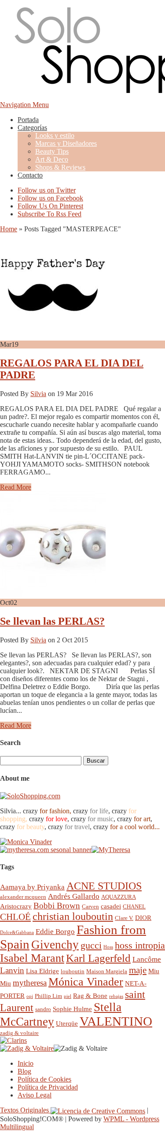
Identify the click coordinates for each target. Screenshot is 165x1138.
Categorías (32, 127)
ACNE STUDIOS (104, 886)
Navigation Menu (24, 104)
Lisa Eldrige (42, 971)
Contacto (30, 175)
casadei (111, 906)
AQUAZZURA (118, 896)
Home (8, 229)
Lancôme (146, 959)
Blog (24, 1071)
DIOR (143, 917)
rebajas (116, 996)
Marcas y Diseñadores (66, 143)
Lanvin (12, 970)
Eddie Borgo (55, 931)
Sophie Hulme (72, 1008)
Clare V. (124, 918)
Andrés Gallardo (73, 896)
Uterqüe (67, 1023)
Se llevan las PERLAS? (52, 621)
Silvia (38, 393)
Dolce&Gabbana (17, 932)
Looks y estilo (54, 135)
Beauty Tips (52, 151)
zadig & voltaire (19, 1033)
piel (67, 996)
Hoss (108, 947)
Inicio (25, 1063)
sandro (43, 1009)
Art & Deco (51, 159)
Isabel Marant (32, 958)
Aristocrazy (16, 906)
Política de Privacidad (48, 1087)
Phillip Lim (48, 996)
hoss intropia (140, 945)
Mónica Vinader (85, 981)
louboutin (72, 971)
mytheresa (30, 982)
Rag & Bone (90, 995)
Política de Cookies (44, 1079)
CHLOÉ (15, 917)
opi (29, 996)
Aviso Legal (34, 1095)
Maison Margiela (106, 971)
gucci (91, 945)
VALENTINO (116, 1021)
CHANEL (134, 906)
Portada (28, 119)
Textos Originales (25, 1110)
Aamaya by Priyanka (32, 887)
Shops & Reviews (60, 167)
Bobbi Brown (56, 905)
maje (138, 970)
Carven (90, 906)
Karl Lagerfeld (98, 958)
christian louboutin (73, 916)
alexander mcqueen (23, 896)
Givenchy (55, 944)
